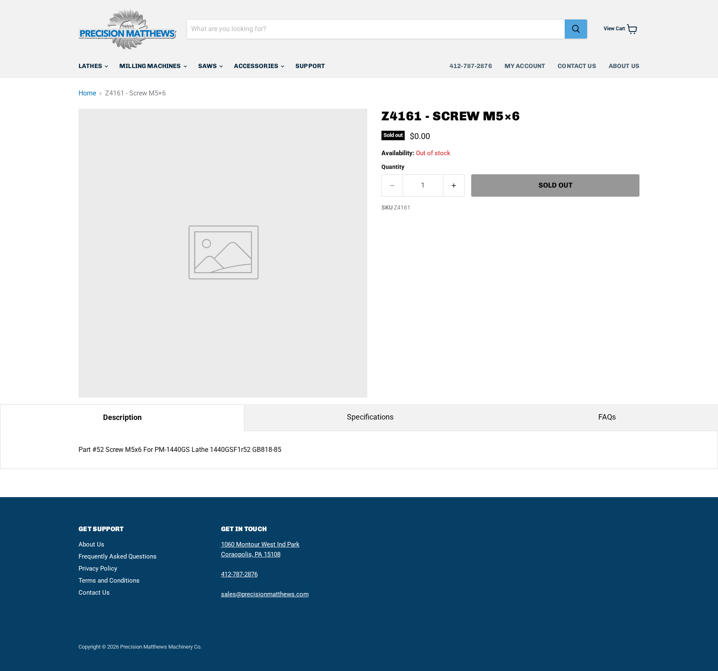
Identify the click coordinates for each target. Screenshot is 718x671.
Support (310, 66)
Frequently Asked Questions (118, 556)
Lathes (91, 66)
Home (87, 93)
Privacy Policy (98, 568)
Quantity (392, 166)
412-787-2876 (471, 66)
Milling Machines (150, 66)
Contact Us (577, 66)
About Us (624, 66)
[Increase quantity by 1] (454, 185)
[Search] (576, 29)
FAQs (607, 416)
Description (122, 417)
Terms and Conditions (109, 580)
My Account (525, 66)
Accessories (257, 66)
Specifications (370, 416)
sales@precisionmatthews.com (265, 594)
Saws (208, 66)
